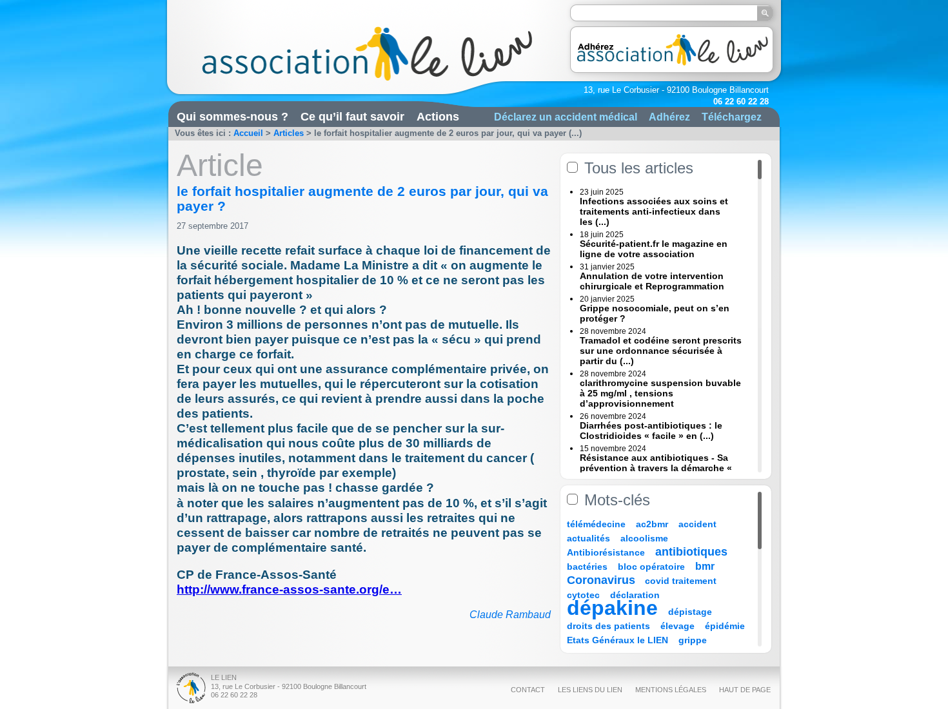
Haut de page (745, 690)
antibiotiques (691, 551)
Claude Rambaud (510, 614)
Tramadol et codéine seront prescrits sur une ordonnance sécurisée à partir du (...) (661, 350)
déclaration (635, 595)
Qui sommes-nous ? (232, 116)
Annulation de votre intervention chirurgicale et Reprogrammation (652, 281)
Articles (288, 133)
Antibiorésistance (606, 552)
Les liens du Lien (590, 690)
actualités (588, 538)
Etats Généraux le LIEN (617, 640)
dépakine (612, 607)
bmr (705, 566)
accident (697, 524)
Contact (528, 690)
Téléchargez (732, 116)
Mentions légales (670, 690)
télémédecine (596, 524)
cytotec (583, 595)
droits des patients (608, 626)
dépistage (690, 612)
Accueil (248, 133)
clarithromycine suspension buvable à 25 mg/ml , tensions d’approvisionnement (660, 393)
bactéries (587, 566)
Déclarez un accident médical (565, 116)
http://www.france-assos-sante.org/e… (289, 589)
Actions (438, 116)
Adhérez (669, 116)
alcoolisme (644, 538)
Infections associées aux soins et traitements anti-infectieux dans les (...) (654, 211)
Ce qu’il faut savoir (352, 116)
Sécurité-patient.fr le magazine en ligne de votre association (653, 248)
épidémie (725, 626)
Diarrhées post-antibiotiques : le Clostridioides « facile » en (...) (651, 430)
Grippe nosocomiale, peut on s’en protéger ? (654, 313)
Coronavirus (602, 580)
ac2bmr (652, 524)
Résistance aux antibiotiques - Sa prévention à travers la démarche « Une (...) (656, 467)
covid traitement (680, 581)
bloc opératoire (651, 566)
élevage (677, 626)
